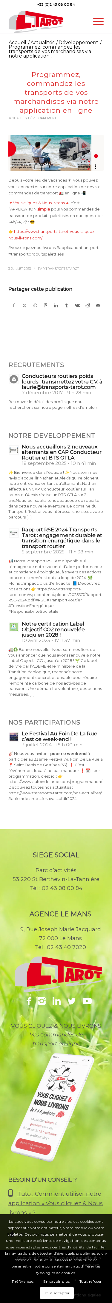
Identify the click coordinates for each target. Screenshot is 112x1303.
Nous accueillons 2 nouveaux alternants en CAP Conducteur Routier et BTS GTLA (62, 452)
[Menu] (95, 21)
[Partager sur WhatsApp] (35, 305)
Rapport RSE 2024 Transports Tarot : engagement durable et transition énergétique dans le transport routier (62, 538)
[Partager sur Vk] (77, 305)
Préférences (23, 1281)
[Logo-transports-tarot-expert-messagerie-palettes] (46, 21)
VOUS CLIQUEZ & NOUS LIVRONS (56, 1026)
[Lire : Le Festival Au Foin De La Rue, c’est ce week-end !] (13, 736)
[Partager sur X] (24, 305)
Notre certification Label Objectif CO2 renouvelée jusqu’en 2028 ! (53, 629)
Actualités (17, 118)
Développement (42, 118)
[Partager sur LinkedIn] (56, 305)
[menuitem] (95, 21)
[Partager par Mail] (98, 305)
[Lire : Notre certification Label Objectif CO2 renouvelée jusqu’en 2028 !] (13, 627)
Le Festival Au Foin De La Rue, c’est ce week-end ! (60, 736)
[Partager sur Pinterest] (46, 305)
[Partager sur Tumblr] (67, 305)
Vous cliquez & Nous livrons (39, 202)
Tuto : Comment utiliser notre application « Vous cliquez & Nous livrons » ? (55, 1203)
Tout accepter (57, 1293)
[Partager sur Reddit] (87, 305)
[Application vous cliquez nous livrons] (56, 1116)
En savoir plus (56, 1281)
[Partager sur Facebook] (14, 305)
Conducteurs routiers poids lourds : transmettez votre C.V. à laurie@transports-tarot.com (62, 381)
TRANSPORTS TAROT (62, 269)
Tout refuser (90, 1281)
